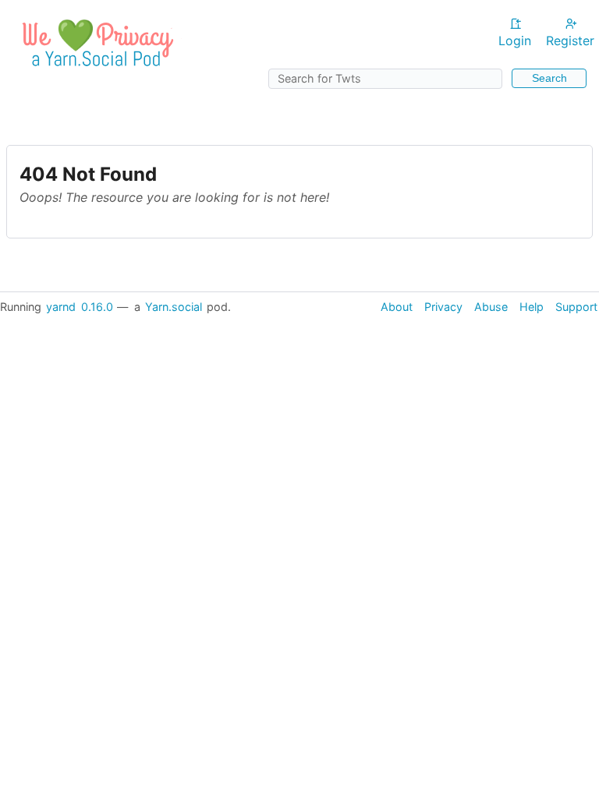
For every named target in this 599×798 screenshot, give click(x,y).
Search (549, 78)
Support (576, 306)
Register (570, 40)
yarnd (61, 306)
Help (531, 306)
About (397, 306)
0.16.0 (97, 306)
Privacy (443, 306)
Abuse (491, 306)
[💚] (95, 70)
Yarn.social (173, 306)
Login (514, 40)
